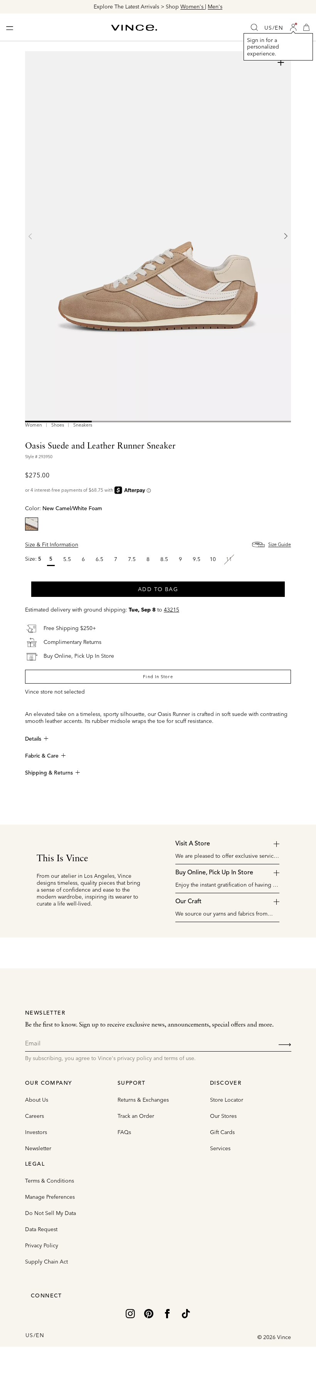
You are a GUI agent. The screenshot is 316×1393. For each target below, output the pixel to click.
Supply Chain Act (46, 1261)
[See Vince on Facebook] (167, 1312)
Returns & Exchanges (143, 1099)
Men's (215, 6)
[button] (293, 27)
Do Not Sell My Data (50, 1213)
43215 (171, 609)
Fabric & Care (42, 756)
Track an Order (136, 1115)
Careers (34, 1115)
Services (220, 1148)
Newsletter (38, 1148)
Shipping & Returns (49, 773)
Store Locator (226, 1099)
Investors (36, 1132)
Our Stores (223, 1115)
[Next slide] (285, 236)
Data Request (41, 1229)
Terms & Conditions (49, 1180)
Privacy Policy (41, 1245)
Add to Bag (158, 589)
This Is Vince (62, 859)
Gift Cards (222, 1132)
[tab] (58, 421)
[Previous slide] (30, 236)
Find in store (158, 676)
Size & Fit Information (51, 544)
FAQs (124, 1132)
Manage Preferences (50, 1196)
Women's (192, 6)
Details (33, 739)
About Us (36, 1099)
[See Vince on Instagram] (130, 1312)
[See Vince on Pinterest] (148, 1312)
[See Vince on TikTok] (185, 1312)
